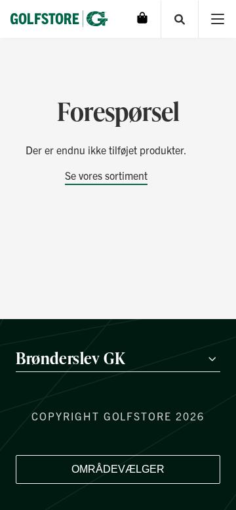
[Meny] (217, 19)
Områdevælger (118, 469)
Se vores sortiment (106, 175)
